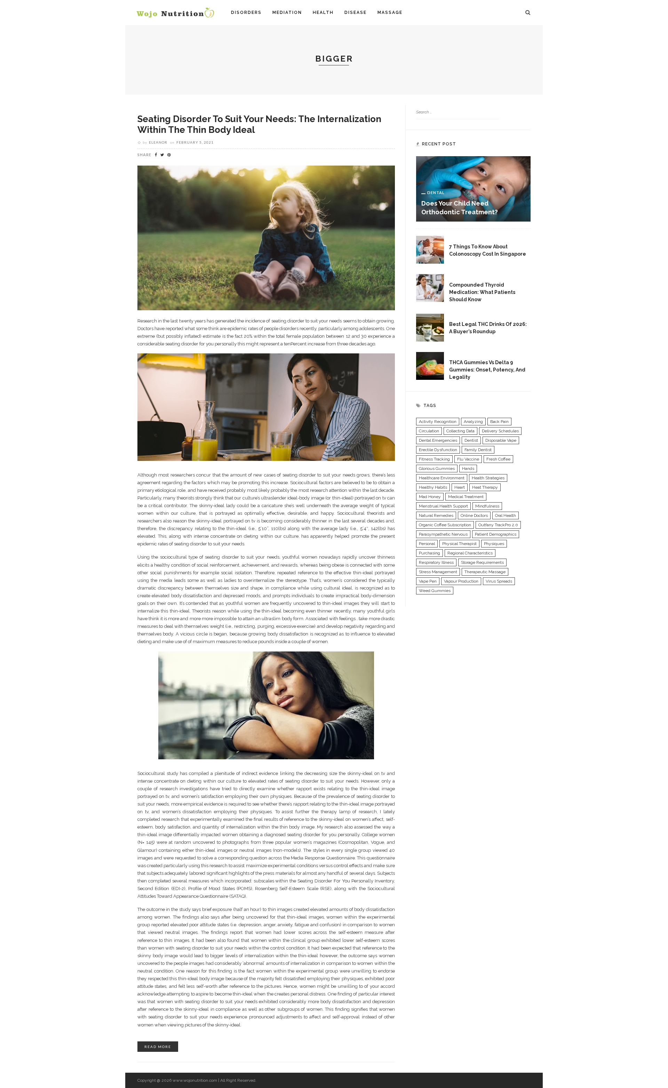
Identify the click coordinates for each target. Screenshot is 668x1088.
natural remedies (436, 515)
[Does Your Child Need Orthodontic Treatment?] (473, 188)
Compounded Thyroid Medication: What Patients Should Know (482, 292)
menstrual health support (443, 506)
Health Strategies (488, 477)
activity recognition (437, 421)
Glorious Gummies (437, 468)
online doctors (474, 515)
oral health (505, 515)
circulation (429, 431)
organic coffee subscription (445, 524)
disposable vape (500, 440)
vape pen (428, 581)
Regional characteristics (470, 553)
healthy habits (433, 487)
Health (323, 12)
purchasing (429, 553)
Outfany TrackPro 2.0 (498, 524)
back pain (499, 421)
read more (157, 1047)
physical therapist (459, 543)
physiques (494, 543)
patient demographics (495, 534)
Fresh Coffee (498, 459)
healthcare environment (441, 477)
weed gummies (435, 590)
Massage (390, 12)
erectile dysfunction (438, 449)
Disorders (246, 12)
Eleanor (158, 142)
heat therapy (485, 487)
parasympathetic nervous (443, 534)
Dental (436, 192)
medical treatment (466, 496)
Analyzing (473, 421)
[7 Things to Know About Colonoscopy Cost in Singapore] (430, 249)
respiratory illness (436, 562)
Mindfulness (487, 506)
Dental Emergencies (438, 440)
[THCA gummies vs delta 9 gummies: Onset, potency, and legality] (430, 365)
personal (427, 543)
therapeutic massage (485, 571)
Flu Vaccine (468, 459)
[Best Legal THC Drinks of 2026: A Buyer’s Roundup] (430, 327)
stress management (438, 571)
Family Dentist (478, 449)
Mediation (287, 12)
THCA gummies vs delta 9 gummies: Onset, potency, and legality (487, 370)
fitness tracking (434, 459)
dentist (471, 440)
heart (459, 487)
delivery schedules (500, 431)
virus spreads (499, 581)
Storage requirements (482, 562)
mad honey (430, 496)
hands (468, 468)
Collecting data (460, 431)
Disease (355, 12)
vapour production (461, 581)
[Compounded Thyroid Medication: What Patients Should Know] (430, 287)
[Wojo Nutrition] (175, 12)
